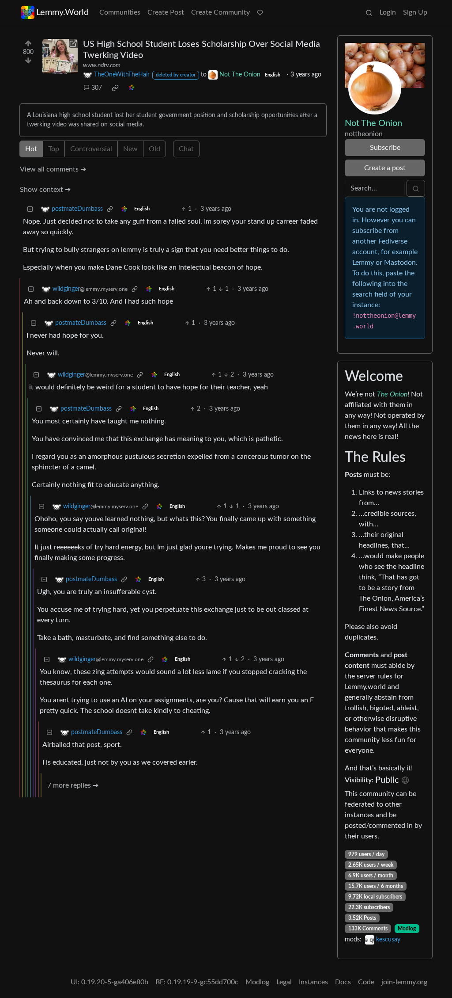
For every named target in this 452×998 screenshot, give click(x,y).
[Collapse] (30, 209)
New (130, 148)
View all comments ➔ (53, 169)
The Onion (392, 394)
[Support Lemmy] (260, 12)
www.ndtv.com (102, 65)
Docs (343, 982)
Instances (313, 982)
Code (366, 982)
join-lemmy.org (404, 982)
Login (388, 12)
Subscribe (385, 147)
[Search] (369, 12)
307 (96, 88)
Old (154, 148)
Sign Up (415, 12)
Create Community (220, 12)
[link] (115, 88)
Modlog (407, 928)
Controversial (91, 148)
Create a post (385, 167)
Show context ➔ (45, 189)
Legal (284, 982)
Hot (31, 148)
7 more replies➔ (72, 785)
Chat (186, 148)
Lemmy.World (62, 12)
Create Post (165, 12)
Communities (119, 12)
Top (53, 148)
